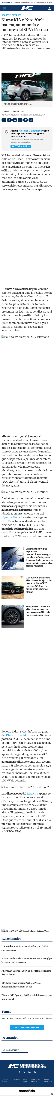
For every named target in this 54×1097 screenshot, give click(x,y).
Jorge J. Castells (13, 111)
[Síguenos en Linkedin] (29, 1072)
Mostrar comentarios (27, 1027)
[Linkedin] (14, 120)
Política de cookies (35, 1081)
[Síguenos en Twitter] (24, 1072)
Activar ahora (19, 146)
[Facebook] (4, 120)
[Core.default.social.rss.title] (34, 1072)
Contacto (16, 1080)
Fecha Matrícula (48, 1081)
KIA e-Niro (35, 1018)
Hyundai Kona (11, 517)
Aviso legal (25, 1081)
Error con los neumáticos (22, 2)
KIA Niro (32, 793)
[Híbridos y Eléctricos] (27, 1066)
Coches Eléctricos (11, 15)
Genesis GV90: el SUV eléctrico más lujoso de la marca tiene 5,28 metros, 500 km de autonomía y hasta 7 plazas (38, 584)
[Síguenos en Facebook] (19, 1072)
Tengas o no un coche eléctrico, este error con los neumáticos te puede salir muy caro (38, 611)
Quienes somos (5, 1081)
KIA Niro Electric (16, 735)
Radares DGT (40, 2)
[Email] (30, 120)
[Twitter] (9, 120)
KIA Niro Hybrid (18, 1018)
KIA (4, 1018)
